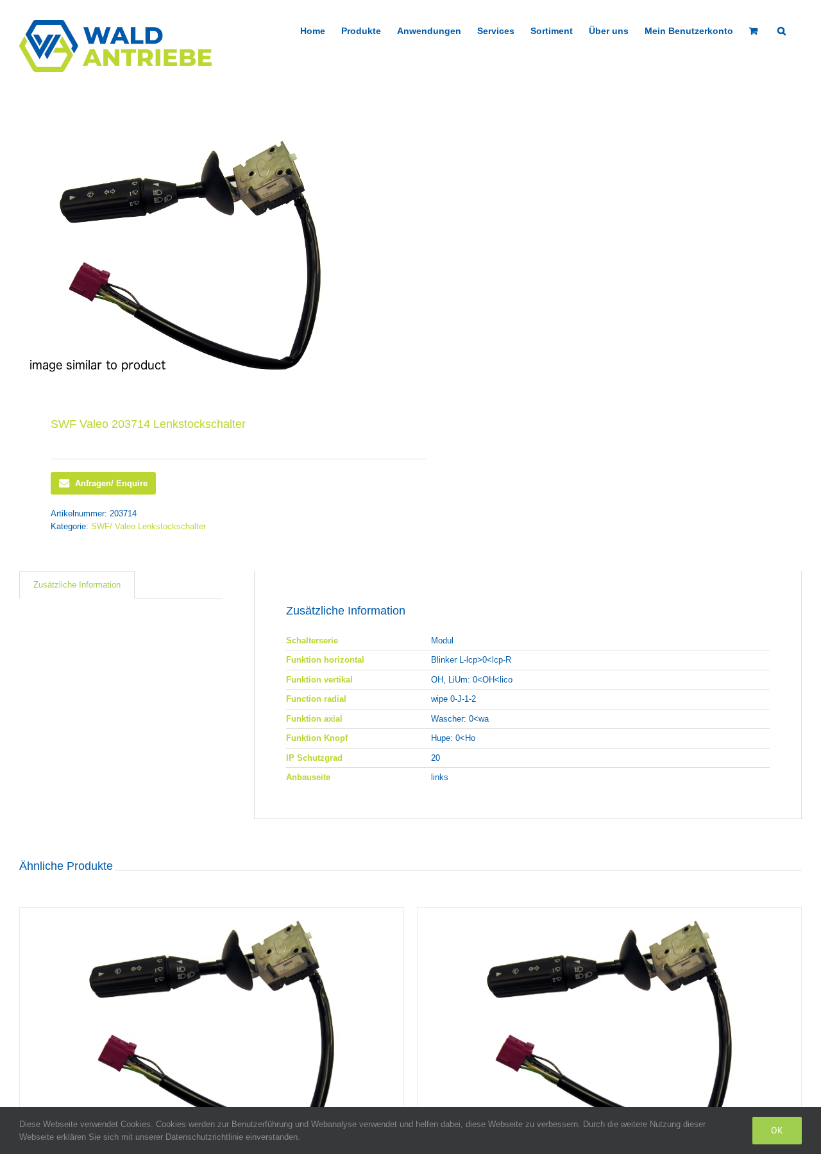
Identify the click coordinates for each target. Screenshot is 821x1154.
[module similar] (207, 255)
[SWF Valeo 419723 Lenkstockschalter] (211, 1028)
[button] (781, 29)
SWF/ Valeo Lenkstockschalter (148, 526)
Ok (777, 1130)
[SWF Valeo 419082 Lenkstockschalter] (609, 1028)
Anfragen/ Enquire (111, 483)
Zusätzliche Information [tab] (77, 585)
